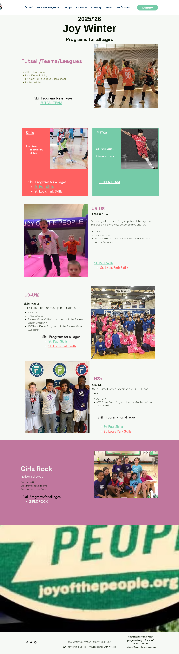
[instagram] (35, 642)
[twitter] (31, 642)
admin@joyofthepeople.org (141, 647)
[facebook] (27, 642)
